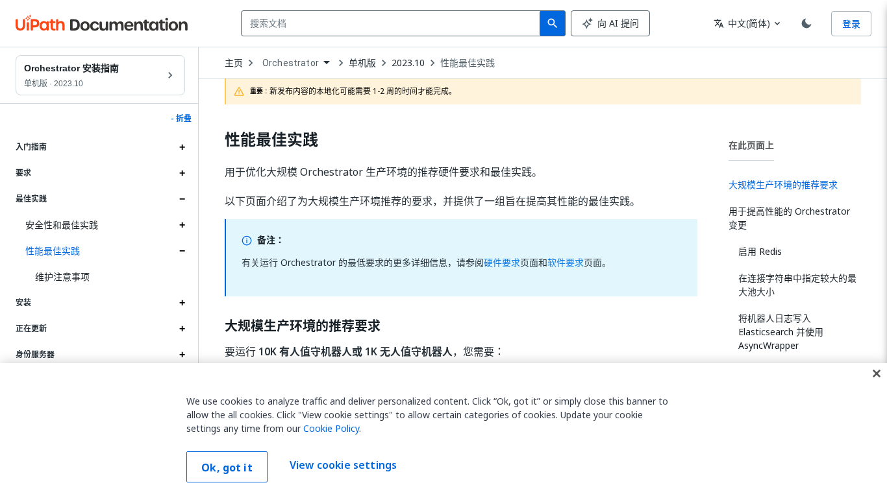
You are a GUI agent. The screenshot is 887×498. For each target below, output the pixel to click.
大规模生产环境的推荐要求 (303, 326)
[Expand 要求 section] (182, 173)
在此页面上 (751, 145)
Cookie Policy (331, 428)
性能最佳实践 (52, 250)
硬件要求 (502, 262)
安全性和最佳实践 (61, 224)
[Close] (877, 373)
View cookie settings (343, 465)
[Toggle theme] (806, 23)
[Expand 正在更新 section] (182, 329)
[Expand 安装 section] (182, 303)
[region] (443, 430)
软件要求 (565, 262)
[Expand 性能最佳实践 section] (182, 251)
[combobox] (393, 23)
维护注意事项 (62, 276)
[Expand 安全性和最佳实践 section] (182, 225)
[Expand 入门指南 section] (182, 147)
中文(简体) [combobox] (742, 23)
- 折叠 (181, 118)
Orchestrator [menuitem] (290, 63)
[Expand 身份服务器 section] (182, 355)
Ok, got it (227, 467)
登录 (851, 23)
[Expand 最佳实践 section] (182, 199)
